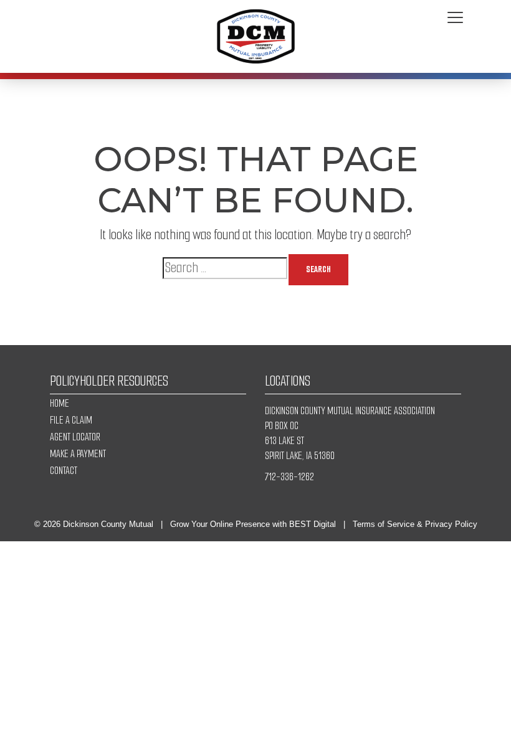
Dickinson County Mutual (108, 524)
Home (59, 403)
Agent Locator (75, 436)
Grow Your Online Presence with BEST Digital (253, 524)
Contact (63, 470)
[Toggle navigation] (455, 18)
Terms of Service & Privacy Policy (415, 524)
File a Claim (71, 420)
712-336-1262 (289, 476)
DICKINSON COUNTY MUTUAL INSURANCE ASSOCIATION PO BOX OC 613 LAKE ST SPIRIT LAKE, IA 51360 (350, 433)
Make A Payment (78, 453)
